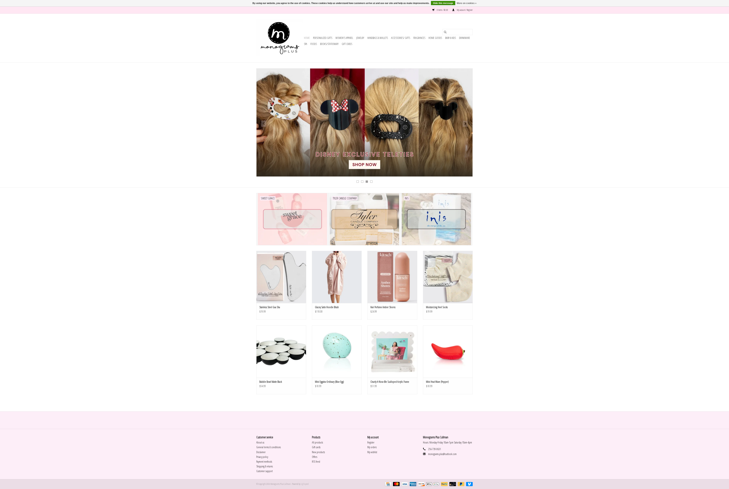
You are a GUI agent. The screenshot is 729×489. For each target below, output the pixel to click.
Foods (313, 44)
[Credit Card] (387, 484)
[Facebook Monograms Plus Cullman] (361, 420)
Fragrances (419, 38)
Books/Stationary (329, 44)
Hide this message (443, 3)
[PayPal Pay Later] (460, 484)
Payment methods (264, 461)
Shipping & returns (264, 466)
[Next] (465, 124)
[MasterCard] (396, 484)
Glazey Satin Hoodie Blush (327, 307)
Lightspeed (305, 484)
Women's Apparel (344, 38)
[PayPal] (444, 484)
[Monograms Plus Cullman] (279, 38)
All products (317, 442)
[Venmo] (469, 484)
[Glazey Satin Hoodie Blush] (337, 277)
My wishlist (372, 452)
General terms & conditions (268, 447)
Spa (305, 44)
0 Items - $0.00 (442, 10)
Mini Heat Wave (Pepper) (437, 381)
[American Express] (412, 484)
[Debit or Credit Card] (452, 484)
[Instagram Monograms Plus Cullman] (368, 420)
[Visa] (404, 484)
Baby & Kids (450, 38)
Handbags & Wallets (377, 38)
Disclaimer (261, 452)
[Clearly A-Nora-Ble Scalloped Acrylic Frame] (392, 351)
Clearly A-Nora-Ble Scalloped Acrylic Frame (389, 381)
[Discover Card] (421, 484)
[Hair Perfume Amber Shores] (392, 277)
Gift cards (347, 44)
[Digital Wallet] (432, 484)
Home (307, 38)
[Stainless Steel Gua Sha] (281, 277)
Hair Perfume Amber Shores (382, 307)
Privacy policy (262, 457)
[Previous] (263, 124)
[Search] (445, 32)
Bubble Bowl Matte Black (270, 381)
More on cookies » (467, 3)
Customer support (264, 471)
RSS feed (316, 461)
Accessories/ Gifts (400, 38)
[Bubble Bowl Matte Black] (281, 351)
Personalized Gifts (322, 38)
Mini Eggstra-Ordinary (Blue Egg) (329, 381)
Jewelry (360, 38)
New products (318, 452)
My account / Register (464, 10)
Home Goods (435, 38)
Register (370, 442)
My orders (372, 447)
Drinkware (464, 38)
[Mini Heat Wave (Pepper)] (448, 351)
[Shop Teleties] (364, 122)
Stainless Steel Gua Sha (269, 307)
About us (260, 442)
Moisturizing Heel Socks (437, 307)
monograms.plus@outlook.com (442, 454)
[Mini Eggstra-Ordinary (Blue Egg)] (337, 351)
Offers (314, 457)
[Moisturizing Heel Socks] (448, 277)
